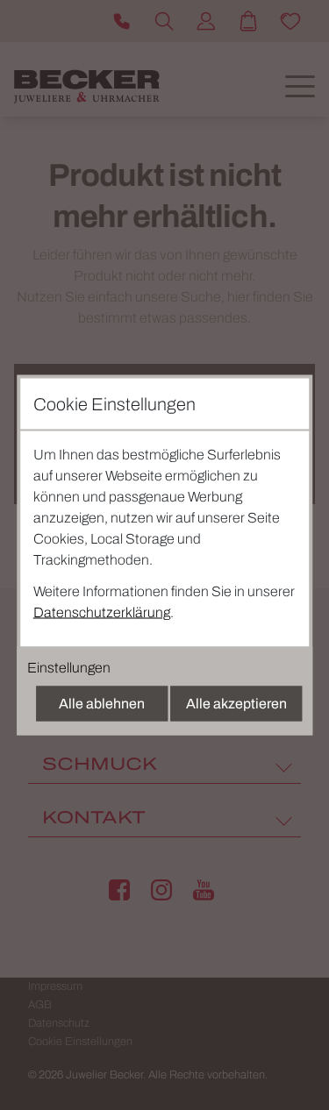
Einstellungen (69, 667)
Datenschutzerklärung (101, 612)
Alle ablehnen (102, 703)
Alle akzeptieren (236, 703)
